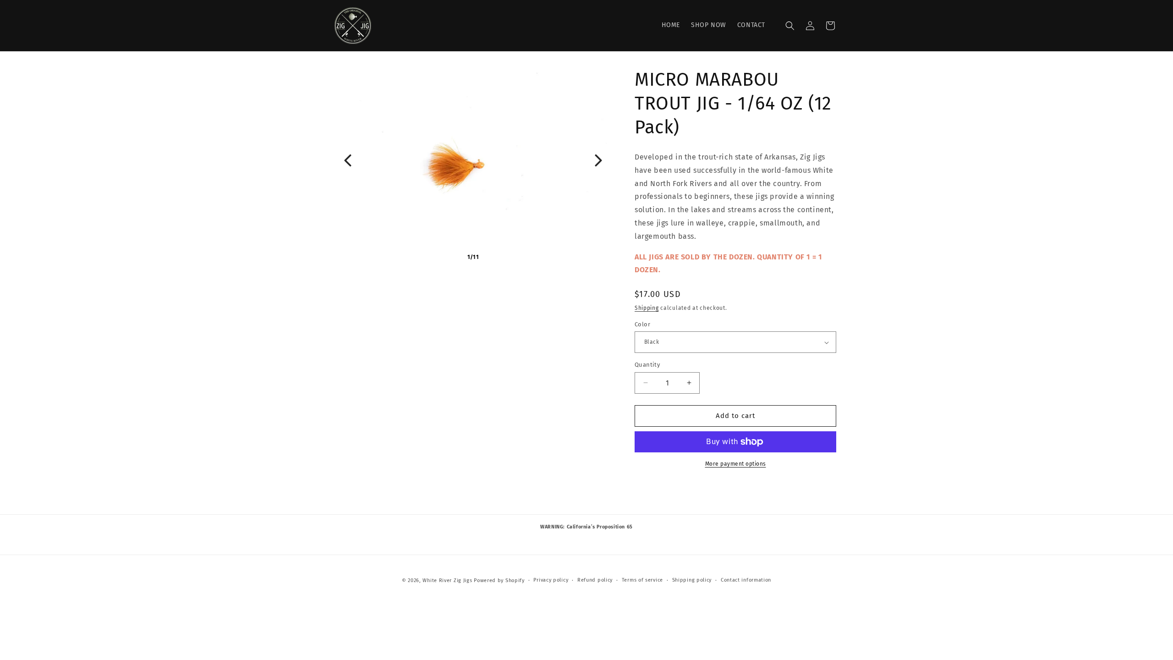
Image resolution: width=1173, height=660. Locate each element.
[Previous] (347, 160)
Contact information (746, 580)
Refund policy (595, 580)
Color (642, 324)
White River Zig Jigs (447, 580)
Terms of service (642, 580)
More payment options (735, 464)
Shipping (647, 308)
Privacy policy (550, 580)
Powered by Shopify (499, 580)
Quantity (647, 364)
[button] (790, 26)
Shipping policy (692, 580)
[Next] (598, 160)
